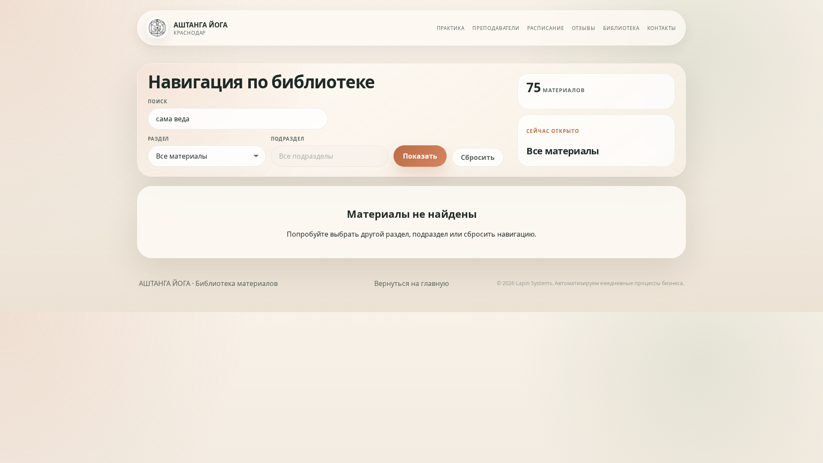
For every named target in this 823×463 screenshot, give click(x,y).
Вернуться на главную (411, 283)
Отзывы (584, 28)
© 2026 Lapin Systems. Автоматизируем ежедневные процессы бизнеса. (590, 283)
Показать (420, 156)
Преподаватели (496, 28)
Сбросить (478, 157)
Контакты (661, 28)
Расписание (545, 28)
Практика (451, 28)
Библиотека (621, 28)
